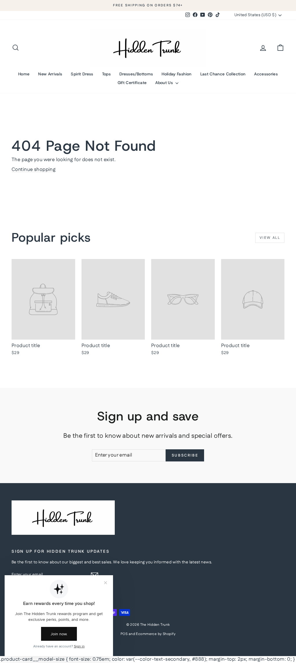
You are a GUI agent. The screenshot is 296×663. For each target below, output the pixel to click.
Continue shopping (34, 169)
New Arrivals (50, 74)
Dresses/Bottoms (136, 74)
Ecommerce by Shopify (155, 634)
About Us (164, 82)
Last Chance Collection (223, 74)
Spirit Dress (82, 74)
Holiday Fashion (176, 74)
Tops (106, 74)
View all (270, 237)
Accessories (266, 74)
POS (124, 634)
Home (23, 74)
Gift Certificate (132, 82)
